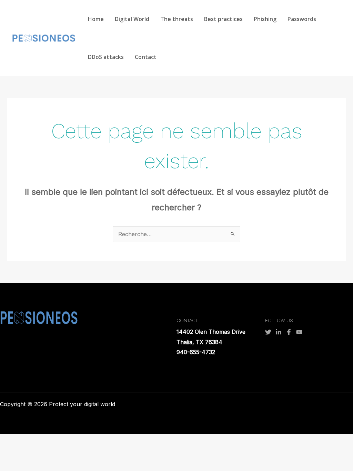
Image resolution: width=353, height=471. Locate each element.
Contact (146, 57)
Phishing (265, 19)
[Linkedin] (278, 332)
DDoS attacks (106, 57)
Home (96, 19)
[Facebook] (289, 332)
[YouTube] (299, 332)
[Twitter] (268, 332)
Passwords (302, 19)
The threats (176, 19)
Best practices (223, 19)
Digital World (132, 19)
